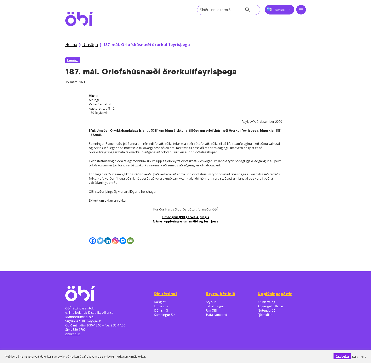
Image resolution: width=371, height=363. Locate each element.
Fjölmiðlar (265, 315)
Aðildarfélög (266, 302)
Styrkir (211, 302)
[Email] (130, 240)
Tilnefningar (215, 306)
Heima (71, 44)
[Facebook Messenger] (122, 240)
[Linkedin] (107, 240)
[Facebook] (92, 240)
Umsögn (90, 44)
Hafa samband (216, 315)
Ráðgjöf (160, 302)
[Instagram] (115, 240)
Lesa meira (359, 356)
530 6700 (79, 329)
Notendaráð (266, 310)
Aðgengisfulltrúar (270, 306)
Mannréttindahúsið (79, 317)
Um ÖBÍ (211, 310)
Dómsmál (161, 310)
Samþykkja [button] (342, 356)
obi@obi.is (72, 334)
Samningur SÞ (164, 315)
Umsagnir (161, 306)
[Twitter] (100, 240)
